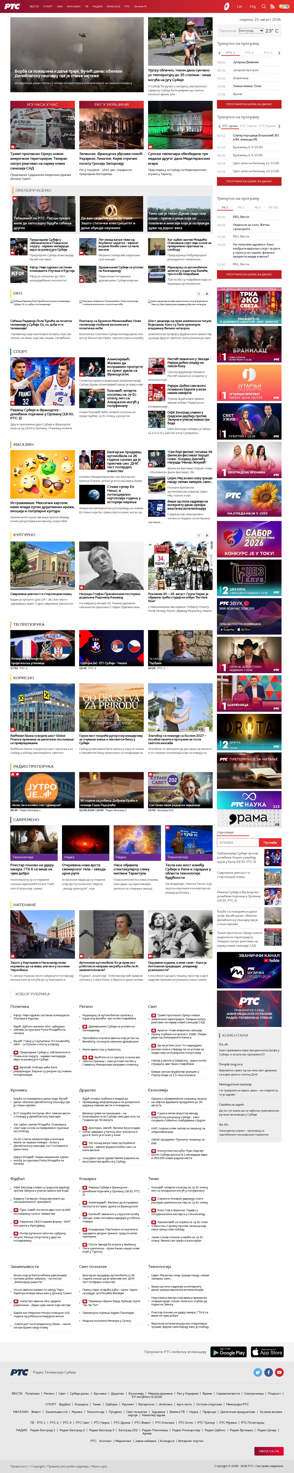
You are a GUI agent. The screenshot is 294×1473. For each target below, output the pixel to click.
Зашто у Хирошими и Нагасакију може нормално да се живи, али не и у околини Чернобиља (40, 966)
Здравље (158, 1412)
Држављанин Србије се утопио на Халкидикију (121, 268)
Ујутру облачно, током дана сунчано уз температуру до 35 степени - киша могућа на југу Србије (179, 75)
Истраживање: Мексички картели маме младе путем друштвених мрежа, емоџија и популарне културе (42, 507)
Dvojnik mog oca (231, 1064)
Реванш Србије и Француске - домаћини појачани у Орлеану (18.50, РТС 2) (42, 414)
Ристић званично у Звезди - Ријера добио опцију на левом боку (189, 362)
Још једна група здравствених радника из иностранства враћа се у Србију (110, 1159)
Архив (147, 1433)
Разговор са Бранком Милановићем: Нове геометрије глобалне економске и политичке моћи (110, 324)
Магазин (73, 6)
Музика (77, 1412)
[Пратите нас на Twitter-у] (258, 1372)
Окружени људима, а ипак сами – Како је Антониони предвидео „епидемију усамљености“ (177, 966)
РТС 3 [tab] (268, 53)
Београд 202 (128, 1430)
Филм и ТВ (177, 1412)
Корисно (23, 677)
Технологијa (159, 1266)
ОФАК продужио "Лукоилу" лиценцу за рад (177, 1141)
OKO (60, 6)
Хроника (18, 1090)
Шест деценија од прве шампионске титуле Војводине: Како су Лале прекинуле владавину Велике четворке (179, 324)
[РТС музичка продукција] (220, 970)
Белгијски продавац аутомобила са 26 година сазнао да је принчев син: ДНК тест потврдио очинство (124, 461)
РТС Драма (122, 1423)
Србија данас (79, 1393)
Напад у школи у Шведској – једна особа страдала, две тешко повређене (178, 1062)
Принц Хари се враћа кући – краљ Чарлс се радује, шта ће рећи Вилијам (110, 1291)
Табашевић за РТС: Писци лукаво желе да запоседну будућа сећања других (42, 223)
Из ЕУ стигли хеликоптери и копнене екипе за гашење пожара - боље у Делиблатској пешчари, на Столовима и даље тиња (41, 1144)
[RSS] (272, 6)
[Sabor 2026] (249, 539)
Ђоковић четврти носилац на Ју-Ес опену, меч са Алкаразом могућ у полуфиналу (123, 398)
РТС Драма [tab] (230, 126)
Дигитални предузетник (237, 1412)
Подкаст (274, 1393)
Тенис (153, 1178)
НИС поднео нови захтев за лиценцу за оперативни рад (178, 1130)
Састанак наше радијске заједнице (174, 803)
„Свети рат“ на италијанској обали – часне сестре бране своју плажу (42, 1325)
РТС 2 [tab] (249, 53)
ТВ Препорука (29, 624)
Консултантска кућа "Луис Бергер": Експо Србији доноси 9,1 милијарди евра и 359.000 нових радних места (179, 1154)
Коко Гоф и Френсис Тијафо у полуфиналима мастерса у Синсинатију (178, 1212)
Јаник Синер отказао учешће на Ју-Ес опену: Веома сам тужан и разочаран (177, 1238)
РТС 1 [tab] (230, 53)
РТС (127, 6)
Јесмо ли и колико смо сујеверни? (36, 803)
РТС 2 (54, 1423)
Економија (158, 1090)
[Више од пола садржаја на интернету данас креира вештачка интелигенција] (156, 508)
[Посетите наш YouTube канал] (279, 1372)
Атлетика (165, 1404)
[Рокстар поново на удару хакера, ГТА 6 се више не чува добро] (34, 843)
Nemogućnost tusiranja (235, 1084)
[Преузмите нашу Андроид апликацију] (228, 1352)
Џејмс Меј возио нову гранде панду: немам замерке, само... (190, 480)
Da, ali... (224, 1044)
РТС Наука (102, 1423)
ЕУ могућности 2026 (147, 1397)
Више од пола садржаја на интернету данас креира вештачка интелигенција (187, 505)
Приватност (19, 1466)
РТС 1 (41, 1423)
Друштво (87, 1090)
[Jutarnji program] (253, 383)
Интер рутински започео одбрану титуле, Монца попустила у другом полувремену (40, 1236)
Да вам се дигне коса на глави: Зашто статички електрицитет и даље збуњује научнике (108, 223)
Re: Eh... (224, 1125)
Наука (193, 1412)
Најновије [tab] (225, 832)
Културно (24, 534)
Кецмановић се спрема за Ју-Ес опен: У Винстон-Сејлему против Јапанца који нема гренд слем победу (179, 1225)
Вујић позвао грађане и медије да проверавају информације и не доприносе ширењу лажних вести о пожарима (111, 1102)
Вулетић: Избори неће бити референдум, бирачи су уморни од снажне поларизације (42, 1071)
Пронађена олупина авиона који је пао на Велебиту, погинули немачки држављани (110, 1039)
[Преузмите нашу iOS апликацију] (267, 1352)
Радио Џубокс (215, 1430)
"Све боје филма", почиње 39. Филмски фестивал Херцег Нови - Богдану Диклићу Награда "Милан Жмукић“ (190, 457)
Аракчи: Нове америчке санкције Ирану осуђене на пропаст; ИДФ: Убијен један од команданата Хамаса (179, 1033)
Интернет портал (190, 1441)
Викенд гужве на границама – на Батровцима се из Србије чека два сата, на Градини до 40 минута (111, 1116)
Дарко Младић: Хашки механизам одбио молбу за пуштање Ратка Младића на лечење (41, 1160)
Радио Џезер (266, 1430)
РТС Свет (83, 1423)
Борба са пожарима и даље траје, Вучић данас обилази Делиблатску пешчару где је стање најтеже (68, 73)
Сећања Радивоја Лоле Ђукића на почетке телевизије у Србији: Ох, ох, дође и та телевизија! (41, 324)
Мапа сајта (269, 1451)
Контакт (105, 1441)
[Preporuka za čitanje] (249, 770)
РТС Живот (143, 1423)
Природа (209, 1412)
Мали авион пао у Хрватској (101, 1049)
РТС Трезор (206, 1423)
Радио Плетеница (155, 1430)
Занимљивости (24, 1266)
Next (279, 53)
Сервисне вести (228, 1393)
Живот (36, 1412)
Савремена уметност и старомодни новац (40, 594)
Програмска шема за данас (249, 104)
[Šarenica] (249, 693)
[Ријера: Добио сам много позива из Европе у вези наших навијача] (156, 392)
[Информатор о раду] (249, 1009)
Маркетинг (123, 1441)
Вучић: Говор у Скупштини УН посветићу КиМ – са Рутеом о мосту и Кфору (42, 1042)
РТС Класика (164, 1423)
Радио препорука (33, 766)
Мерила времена (160, 1393)
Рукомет (128, 1404)
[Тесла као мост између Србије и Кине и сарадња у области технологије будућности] (189, 843)
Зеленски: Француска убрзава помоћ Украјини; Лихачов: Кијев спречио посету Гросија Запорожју (110, 158)
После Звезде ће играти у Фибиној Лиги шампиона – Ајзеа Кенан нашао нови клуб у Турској (110, 1248)
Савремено (26, 819)
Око (17, 293)
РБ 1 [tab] (225, 207)
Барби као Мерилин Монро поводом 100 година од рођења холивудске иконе (42, 1314)
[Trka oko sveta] (250, 305)
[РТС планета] (227, 6)
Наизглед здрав (153, 1415)
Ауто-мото (184, 1404)
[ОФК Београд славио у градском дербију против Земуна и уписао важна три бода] (156, 419)
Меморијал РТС (237, 1404)
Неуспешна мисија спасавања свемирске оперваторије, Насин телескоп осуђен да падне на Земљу (179, 1301)
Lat (239, 6)
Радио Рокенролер (186, 1430)
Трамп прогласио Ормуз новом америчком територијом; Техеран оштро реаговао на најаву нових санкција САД (38, 160)
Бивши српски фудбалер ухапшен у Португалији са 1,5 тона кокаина (175, 1073)
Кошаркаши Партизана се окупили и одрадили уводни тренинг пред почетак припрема (110, 1233)
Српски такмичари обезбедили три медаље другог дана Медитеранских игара (179, 158)
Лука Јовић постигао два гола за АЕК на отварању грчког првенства (42, 1212)
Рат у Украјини (187, 1393)
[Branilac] (251, 344)
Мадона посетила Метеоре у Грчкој (106, 1321)
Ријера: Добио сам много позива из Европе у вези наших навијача (186, 389)
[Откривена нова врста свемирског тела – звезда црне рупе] (85, 843)
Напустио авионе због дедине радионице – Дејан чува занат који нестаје (42, 1303)
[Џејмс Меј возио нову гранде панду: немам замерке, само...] (156, 485)
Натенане (24, 904)
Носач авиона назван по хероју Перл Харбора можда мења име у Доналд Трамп (43, 1291)
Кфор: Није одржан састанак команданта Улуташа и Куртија (52, 268)
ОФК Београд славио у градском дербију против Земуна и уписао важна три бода (188, 417)
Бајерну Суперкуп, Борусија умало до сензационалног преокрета (39, 1200)
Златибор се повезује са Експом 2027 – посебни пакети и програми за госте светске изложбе (177, 739)
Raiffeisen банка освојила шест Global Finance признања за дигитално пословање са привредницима (42, 739)
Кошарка (87, 1178)
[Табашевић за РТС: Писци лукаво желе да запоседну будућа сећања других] (44, 214)
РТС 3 (67, 1423)
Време (207, 1393)
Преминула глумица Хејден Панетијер (108, 1313)
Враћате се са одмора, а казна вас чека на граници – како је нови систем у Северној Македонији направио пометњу (111, 1060)
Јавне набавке (145, 1441)
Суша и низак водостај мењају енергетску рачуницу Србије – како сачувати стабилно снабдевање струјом (178, 1116)
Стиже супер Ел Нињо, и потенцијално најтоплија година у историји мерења (124, 494)
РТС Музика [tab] (267, 126)
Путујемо (115, 1412)
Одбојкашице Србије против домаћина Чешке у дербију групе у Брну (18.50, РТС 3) (237, 857)
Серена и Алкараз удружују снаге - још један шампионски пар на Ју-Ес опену (179, 1200)
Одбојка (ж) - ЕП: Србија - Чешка (103, 663)
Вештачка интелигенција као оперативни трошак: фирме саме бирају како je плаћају (180, 1325)
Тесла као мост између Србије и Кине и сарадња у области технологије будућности (188, 871)
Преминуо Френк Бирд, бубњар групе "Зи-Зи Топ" (111, 1303)
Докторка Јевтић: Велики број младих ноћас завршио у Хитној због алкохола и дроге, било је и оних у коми (111, 1131)
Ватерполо (146, 1404)
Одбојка (111, 1404)
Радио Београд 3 (101, 1430)
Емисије (113, 6)
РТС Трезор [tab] (248, 126)
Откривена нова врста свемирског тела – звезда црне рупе (84, 869)
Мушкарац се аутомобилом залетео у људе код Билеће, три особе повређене (187, 270)
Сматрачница (254, 1393)
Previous (219, 53)
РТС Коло (186, 1423)
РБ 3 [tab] (257, 207)
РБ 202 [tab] (273, 207)
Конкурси (167, 1441)
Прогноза (228, 30)
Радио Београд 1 (42, 1430)
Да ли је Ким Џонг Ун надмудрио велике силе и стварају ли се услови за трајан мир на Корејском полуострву (177, 1049)
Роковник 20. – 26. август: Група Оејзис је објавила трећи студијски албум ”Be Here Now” (178, 597)
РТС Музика (228, 1423)
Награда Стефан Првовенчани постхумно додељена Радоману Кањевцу (110, 595)
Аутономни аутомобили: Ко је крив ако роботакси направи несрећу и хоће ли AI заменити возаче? (108, 966)
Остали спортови (209, 1404)
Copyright (38, 1466)
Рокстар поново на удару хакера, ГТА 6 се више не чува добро (32, 869)
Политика (19, 1006)
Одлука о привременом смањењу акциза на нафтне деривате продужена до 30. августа (179, 1102)
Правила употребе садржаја (68, 1466)
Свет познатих (93, 1266)
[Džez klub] (260, 578)
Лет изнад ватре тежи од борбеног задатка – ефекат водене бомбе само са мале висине (119, 244)
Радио (97, 6)
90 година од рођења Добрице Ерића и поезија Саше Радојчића (109, 801)
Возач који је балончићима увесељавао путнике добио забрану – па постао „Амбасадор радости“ (40, 1278)
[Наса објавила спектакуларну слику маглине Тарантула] (137, 843)
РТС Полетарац (252, 1423)
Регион (86, 1006)
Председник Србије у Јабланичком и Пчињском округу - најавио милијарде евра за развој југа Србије (49, 244)
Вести (34, 6)
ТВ (86, 6)
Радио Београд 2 (72, 1430)
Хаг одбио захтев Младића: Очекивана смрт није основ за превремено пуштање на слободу (189, 244)
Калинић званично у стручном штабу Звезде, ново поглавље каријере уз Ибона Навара (111, 1217)
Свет (152, 1006)
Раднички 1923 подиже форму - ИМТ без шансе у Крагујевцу (42, 1223)
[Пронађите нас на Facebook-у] (268, 1372)
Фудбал (17, 1178)
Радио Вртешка (241, 1430)
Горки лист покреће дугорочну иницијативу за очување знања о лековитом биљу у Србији (111, 739)
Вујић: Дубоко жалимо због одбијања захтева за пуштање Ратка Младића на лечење (39, 1030)
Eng (253, 6)
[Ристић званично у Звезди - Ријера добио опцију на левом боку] (156, 365)
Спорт (48, 6)
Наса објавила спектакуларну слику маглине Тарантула (131, 869)
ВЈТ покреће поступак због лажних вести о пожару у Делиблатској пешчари (42, 1115)
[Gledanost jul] (249, 498)
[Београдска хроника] (249, 460)
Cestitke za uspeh (231, 1104)
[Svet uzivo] (249, 421)
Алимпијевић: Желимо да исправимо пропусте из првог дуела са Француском (125, 366)
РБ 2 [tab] (241, 207)
